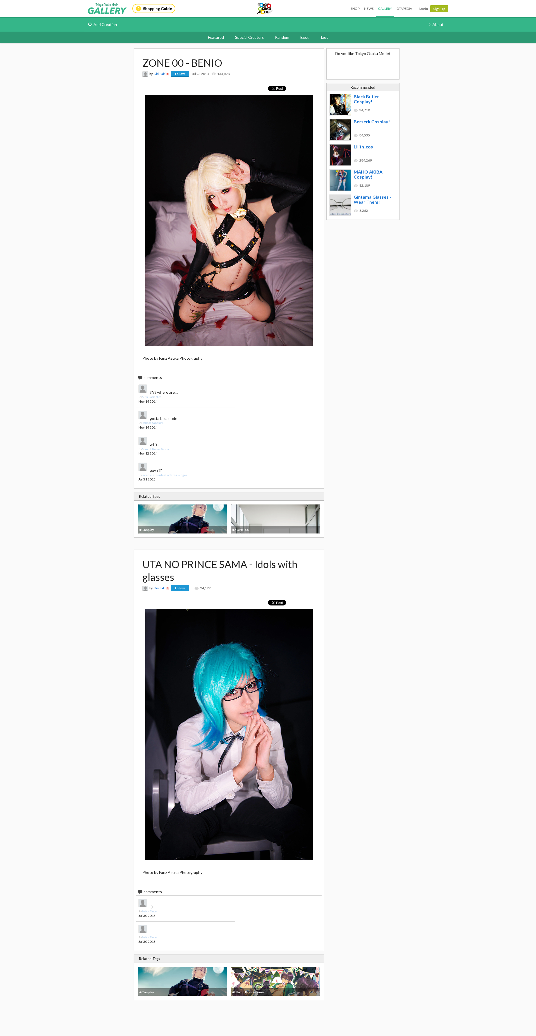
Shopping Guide (157, 8)
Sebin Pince (149, 911)
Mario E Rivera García (155, 449)
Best (304, 37)
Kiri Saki (160, 74)
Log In (423, 8)
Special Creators (249, 37)
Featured (216, 37)
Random (282, 37)
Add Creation (105, 24)
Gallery (385, 8)
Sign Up (439, 9)
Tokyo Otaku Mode (265, 9)
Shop (355, 8)
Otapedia (404, 8)
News (369, 8)
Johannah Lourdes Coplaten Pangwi (164, 475)
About (438, 24)
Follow (180, 74)
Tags (324, 37)
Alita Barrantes (151, 396)
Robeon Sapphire (153, 422)
